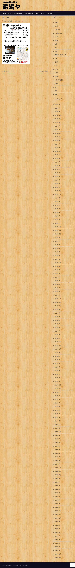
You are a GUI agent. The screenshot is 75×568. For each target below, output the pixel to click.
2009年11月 (58, 428)
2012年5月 (57, 324)
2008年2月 (57, 504)
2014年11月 (58, 230)
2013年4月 (57, 284)
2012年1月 (57, 338)
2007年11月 (58, 514)
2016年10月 (58, 155)
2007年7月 (57, 529)
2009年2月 (57, 460)
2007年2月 (57, 547)
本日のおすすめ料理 (17, 13)
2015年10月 (58, 194)
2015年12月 (58, 187)
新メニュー (58, 69)
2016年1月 (57, 183)
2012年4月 (57, 327)
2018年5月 (57, 126)
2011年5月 (57, 367)
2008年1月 (57, 507)
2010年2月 (57, 417)
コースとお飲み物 (28, 13)
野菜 (56, 91)
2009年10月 (58, 432)
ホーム (4, 13)
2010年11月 (58, 388)
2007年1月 (57, 550)
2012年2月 (57, 334)
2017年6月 (57, 147)
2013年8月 (57, 270)
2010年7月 (57, 403)
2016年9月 (57, 158)
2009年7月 (57, 442)
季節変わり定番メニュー (61, 55)
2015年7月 (57, 201)
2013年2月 (57, 291)
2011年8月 (57, 356)
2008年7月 (57, 486)
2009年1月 (57, 464)
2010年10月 (58, 392)
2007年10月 (58, 518)
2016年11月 (58, 151)
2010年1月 (57, 421)
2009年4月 (57, 453)
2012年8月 (57, 313)
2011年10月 (58, 349)
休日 (56, 47)
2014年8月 (57, 241)
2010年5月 (57, 410)
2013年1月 (57, 295)
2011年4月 (57, 370)
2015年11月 (58, 191)
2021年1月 (57, 104)
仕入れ (56, 40)
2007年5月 (57, 536)
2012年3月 (57, 331)
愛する (56, 62)
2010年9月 (57, 396)
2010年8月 (57, 399)
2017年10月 (58, 137)
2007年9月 (57, 521)
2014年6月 (57, 248)
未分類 (56, 76)
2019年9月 (57, 108)
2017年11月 (58, 133)
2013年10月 (58, 263)
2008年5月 (57, 493)
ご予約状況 (37, 13)
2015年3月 (57, 216)
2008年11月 (58, 471)
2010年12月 (58, 385)
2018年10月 (58, 119)
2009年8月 (57, 439)
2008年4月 (57, 496)
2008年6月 (57, 489)
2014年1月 (57, 255)
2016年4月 (57, 176)
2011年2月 (57, 378)
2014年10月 (58, 234)
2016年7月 (57, 165)
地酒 (56, 51)
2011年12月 (58, 342)
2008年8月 (57, 482)
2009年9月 (57, 435)
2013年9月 (57, 266)
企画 (56, 44)
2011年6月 (57, 363)
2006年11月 (58, 557)
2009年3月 (57, 457)
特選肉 (56, 83)
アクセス (43, 13)
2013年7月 (57, 273)
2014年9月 (57, 237)
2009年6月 (57, 446)
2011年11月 (58, 345)
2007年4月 (57, 539)
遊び (56, 87)
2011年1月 (57, 381)
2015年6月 (57, 205)
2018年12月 (58, 115)
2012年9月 (57, 309)
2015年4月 (57, 212)
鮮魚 (56, 94)
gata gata (17, 21)
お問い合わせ (50, 13)
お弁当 (56, 22)
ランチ (25, 21)
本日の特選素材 (59, 80)
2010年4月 (57, 414)
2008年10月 (58, 475)
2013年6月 (57, 277)
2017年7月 (57, 144)
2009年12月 (58, 424)
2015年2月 (57, 219)
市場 (56, 58)
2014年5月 (57, 252)
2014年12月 (58, 227)
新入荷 (56, 73)
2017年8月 (57, 140)
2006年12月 (58, 554)
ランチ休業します (45, 71)
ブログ (9, 13)
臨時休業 (6, 71)
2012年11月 (58, 302)
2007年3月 (57, 543)
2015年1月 (57, 223)
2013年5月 (57, 281)
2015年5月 (57, 209)
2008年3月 (57, 500)
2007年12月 (58, 511)
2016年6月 (57, 169)
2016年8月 (57, 162)
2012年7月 (57, 317)
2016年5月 (57, 173)
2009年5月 (57, 450)
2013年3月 (57, 288)
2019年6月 (57, 112)
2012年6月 (57, 320)
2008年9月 (57, 478)
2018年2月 (57, 129)
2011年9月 (57, 352)
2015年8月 (57, 198)
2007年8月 (57, 525)
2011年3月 (57, 374)
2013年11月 (58, 259)
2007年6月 (57, 532)
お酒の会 (57, 29)
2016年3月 (57, 180)
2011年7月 (57, 360)
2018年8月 (57, 122)
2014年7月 (57, 245)
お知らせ (57, 26)
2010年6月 (57, 406)
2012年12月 (58, 299)
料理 (56, 65)
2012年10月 (58, 306)
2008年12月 (58, 468)
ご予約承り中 (58, 33)
